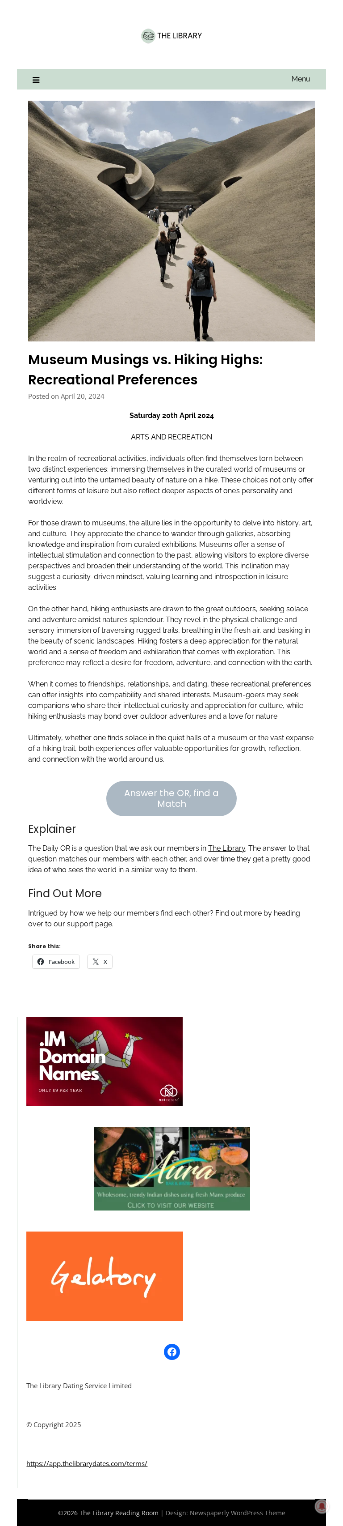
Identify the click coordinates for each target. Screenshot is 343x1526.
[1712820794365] (104, 1103)
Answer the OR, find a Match (171, 798)
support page (89, 924)
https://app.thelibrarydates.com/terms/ (86, 1463)
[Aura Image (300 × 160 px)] (172, 1207)
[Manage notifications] (322, 1506)
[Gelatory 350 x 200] (104, 1318)
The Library (226, 848)
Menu (301, 79)
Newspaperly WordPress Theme (237, 1513)
